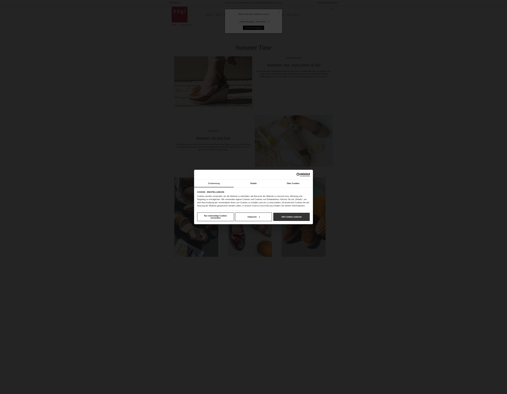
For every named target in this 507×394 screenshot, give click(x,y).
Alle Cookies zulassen (291, 217)
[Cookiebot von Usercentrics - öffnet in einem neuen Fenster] (298, 175)
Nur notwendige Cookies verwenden (215, 217)
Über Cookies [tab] (293, 183)
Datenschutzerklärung (262, 206)
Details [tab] (253, 183)
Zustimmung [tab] (214, 183)
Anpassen (252, 217)
